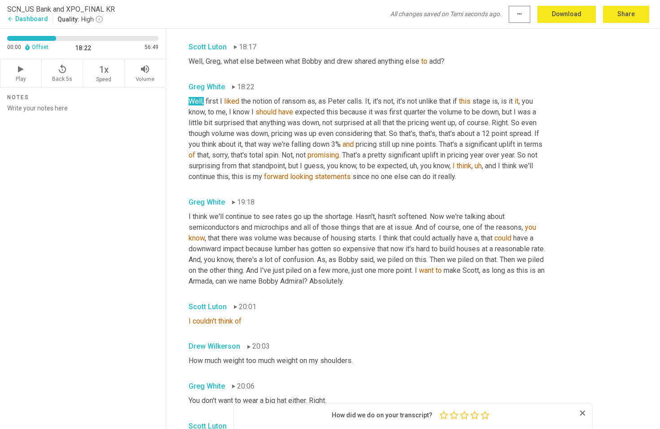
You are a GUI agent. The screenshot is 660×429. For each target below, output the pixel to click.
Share (626, 14)
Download (566, 14)
